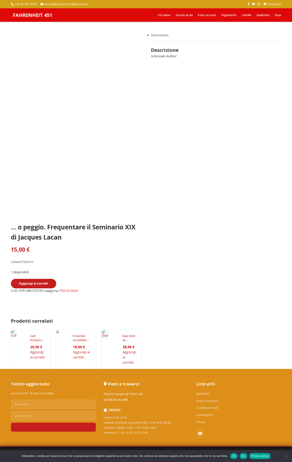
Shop (278, 15)
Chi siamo (164, 15)
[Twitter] (253, 4)
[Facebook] (248, 4)
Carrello (246, 15)
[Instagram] (258, 4)
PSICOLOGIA (68, 291)
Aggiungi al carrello (33, 283)
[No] (287, 456)
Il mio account (207, 15)
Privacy (200, 422)
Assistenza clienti (207, 408)
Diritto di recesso (207, 401)
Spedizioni (263, 15)
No (243, 455)
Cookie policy (204, 415)
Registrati (53, 427)
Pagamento (229, 15)
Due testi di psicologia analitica (130, 342)
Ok (234, 455)
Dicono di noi (184, 15)
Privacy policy (260, 455)
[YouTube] (200, 433)
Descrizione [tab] (159, 35)
